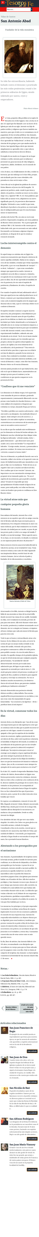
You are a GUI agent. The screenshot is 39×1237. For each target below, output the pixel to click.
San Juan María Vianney (22, 1144)
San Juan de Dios (18, 1057)
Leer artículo (32, 1051)
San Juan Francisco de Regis (21, 1029)
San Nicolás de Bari (20, 1087)
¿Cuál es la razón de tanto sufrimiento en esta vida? (27, 1008)
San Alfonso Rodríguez (22, 1118)
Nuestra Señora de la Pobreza (11, 1008)
